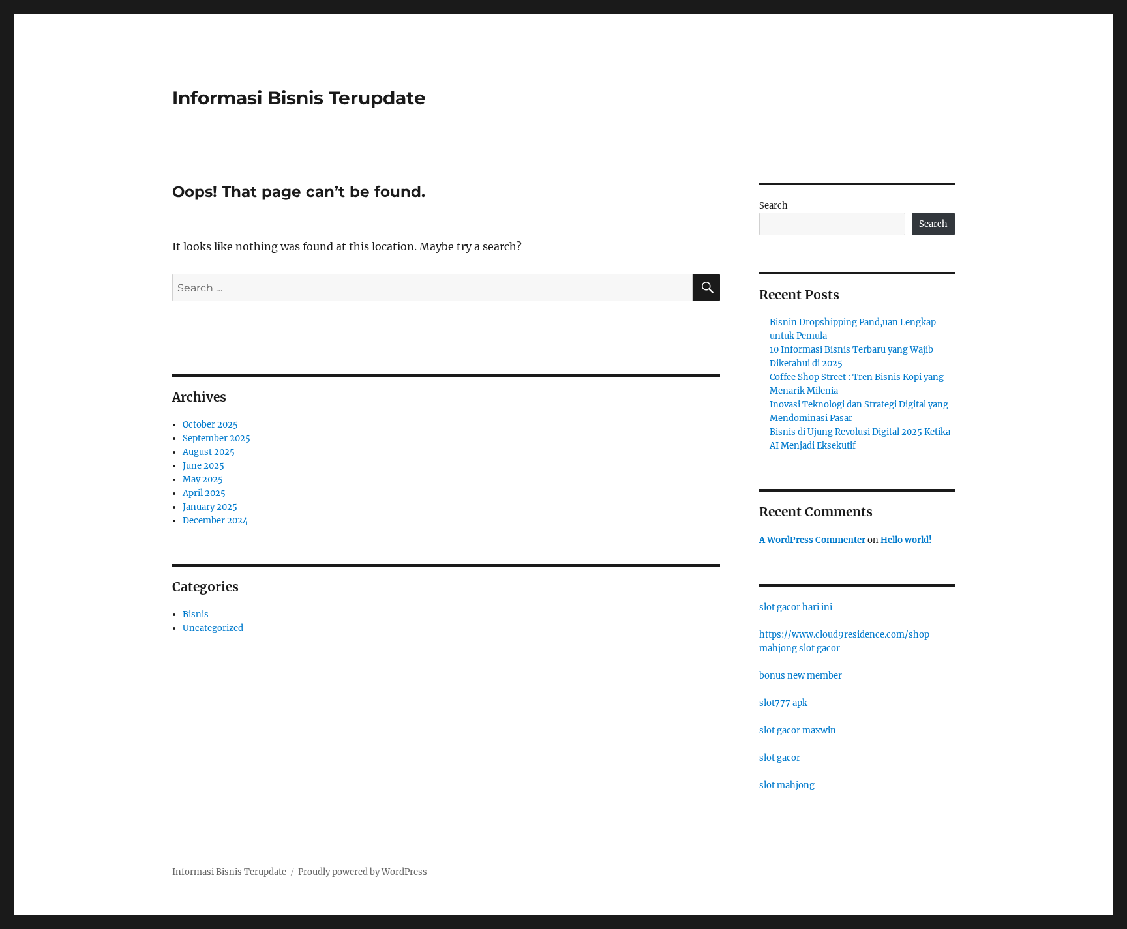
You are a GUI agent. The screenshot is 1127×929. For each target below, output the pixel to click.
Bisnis (196, 614)
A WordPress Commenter (812, 540)
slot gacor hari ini (795, 607)
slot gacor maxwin (797, 730)
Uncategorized (213, 628)
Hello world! (906, 540)
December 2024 (215, 520)
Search (773, 205)
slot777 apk (783, 703)
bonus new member (800, 675)
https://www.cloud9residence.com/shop (844, 634)
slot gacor (779, 757)
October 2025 (210, 424)
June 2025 (203, 465)
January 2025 (210, 506)
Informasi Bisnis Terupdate (299, 98)
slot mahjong (787, 785)
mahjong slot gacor (799, 648)
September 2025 (216, 438)
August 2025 (209, 452)
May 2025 (203, 479)
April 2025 (204, 493)
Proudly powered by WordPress (362, 871)
